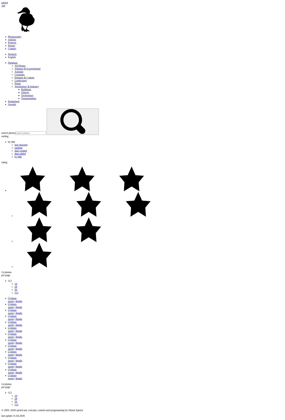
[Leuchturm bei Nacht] (12, 334)
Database (12, 62)
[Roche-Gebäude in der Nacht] (12, 351)
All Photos (20, 65)
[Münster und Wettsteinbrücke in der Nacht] (12, 345)
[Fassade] (12, 310)
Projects (12, 42)
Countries (20, 74)
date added (20, 153)
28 (16, 286)
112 (16, 292)
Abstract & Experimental (27, 68)
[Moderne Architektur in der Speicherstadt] (12, 339)
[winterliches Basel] (12, 369)
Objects (25, 92)
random (18, 147)
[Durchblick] (12, 304)
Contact (12, 48)
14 (16, 283)
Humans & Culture (24, 77)
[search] (73, 122)
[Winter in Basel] (12, 363)
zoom (11, 301)
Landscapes (21, 80)
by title (18, 156)
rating (4, 162)
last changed (21, 144)
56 (16, 289)
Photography (14, 36)
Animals (19, 71)
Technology (27, 95)
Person (11, 45)
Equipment (13, 101)
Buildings (26, 89)
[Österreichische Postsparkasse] (12, 375)
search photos (8, 133)
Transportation (28, 98)
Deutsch (12, 54)
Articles (12, 39)
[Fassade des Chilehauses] (12, 322)
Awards (12, 104)
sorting (4, 136)
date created (21, 150)
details (19, 301)
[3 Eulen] (12, 298)
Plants (18, 83)
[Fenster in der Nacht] (12, 328)
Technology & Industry (27, 86)
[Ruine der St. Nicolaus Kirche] (12, 357)
